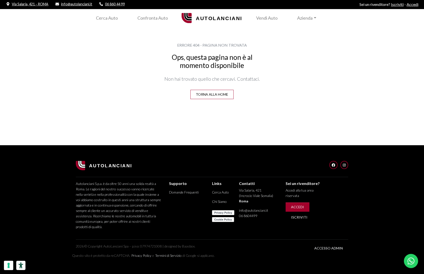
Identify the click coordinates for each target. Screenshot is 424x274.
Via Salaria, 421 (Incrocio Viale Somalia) (256, 195)
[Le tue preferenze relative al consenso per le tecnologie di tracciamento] (8, 265)
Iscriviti (299, 217)
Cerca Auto (107, 18)
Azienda (305, 18)
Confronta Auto (152, 18)
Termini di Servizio (168, 255)
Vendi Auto (267, 18)
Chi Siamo (219, 201)
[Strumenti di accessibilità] (21, 265)
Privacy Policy (141, 255)
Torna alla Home (212, 94)
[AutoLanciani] (212, 17)
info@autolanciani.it (253, 210)
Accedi (297, 207)
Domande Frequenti (184, 192)
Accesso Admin (328, 248)
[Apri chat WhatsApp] (411, 261)
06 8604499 (248, 216)
